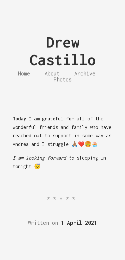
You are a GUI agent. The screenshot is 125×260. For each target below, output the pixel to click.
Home (24, 73)
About (52, 73)
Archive (84, 73)
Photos (63, 79)
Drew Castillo (62, 50)
